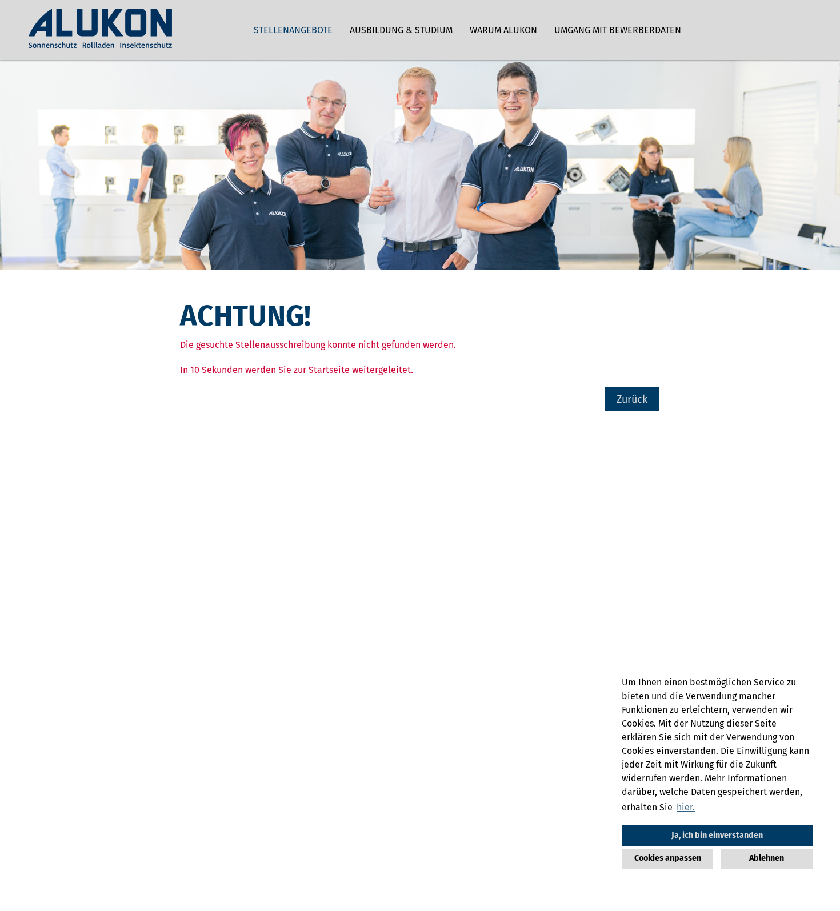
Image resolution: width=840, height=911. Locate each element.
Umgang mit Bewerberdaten (617, 30)
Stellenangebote (293, 30)
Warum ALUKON (503, 30)
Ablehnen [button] (766, 858)
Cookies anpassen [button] (667, 858)
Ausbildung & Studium (401, 30)
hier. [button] (686, 807)
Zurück (632, 399)
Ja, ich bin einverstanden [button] (717, 835)
